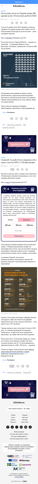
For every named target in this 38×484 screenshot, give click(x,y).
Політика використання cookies (19, 438)
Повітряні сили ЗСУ (8, 127)
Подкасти (13, 422)
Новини (13, 415)
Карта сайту (24, 422)
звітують (9, 38)
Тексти (13, 417)
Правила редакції (19, 432)
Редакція (24, 415)
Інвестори (25, 417)
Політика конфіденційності (19, 436)
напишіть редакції (19, 476)
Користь (13, 419)
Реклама (24, 419)
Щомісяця (26, 220)
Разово (10, 220)
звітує (8, 182)
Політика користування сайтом (19, 434)
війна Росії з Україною (14, 124)
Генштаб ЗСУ (27, 372)
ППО (24, 124)
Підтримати (19, 2)
